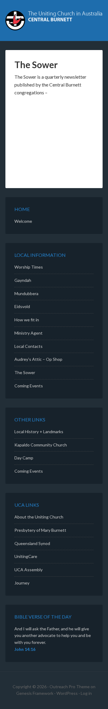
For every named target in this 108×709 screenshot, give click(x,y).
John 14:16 (24, 649)
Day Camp (23, 457)
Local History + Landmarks (38, 431)
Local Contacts (28, 346)
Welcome (23, 221)
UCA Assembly (28, 569)
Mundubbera (26, 293)
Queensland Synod (32, 543)
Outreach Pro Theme (70, 686)
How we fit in (26, 319)
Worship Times (28, 266)
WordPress (67, 693)
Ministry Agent (28, 333)
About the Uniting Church (38, 516)
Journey (21, 582)
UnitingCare (25, 556)
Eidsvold (22, 306)
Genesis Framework (34, 693)
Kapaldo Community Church (40, 444)
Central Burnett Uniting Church (54, 21)
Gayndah (22, 280)
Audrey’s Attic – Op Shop (38, 359)
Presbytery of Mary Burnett (40, 530)
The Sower (24, 372)
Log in (86, 693)
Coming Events (28, 385)
